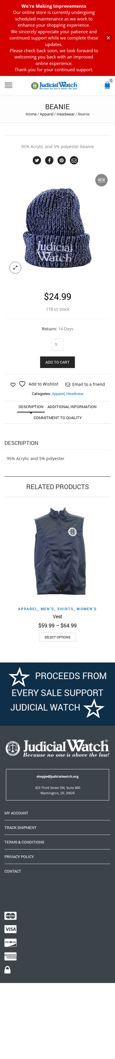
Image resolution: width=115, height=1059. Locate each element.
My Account (16, 813)
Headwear (66, 114)
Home (31, 114)
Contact (12, 871)
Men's (47, 608)
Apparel (46, 114)
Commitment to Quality (58, 417)
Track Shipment (20, 827)
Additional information (71, 406)
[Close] (108, 38)
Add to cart (57, 362)
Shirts (65, 608)
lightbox (15, 268)
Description (31, 406)
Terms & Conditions (24, 842)
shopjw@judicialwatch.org (57, 776)
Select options (57, 637)
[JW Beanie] (57, 225)
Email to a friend (88, 384)
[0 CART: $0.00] (108, 87)
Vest (57, 616)
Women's (87, 608)
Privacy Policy (19, 856)
